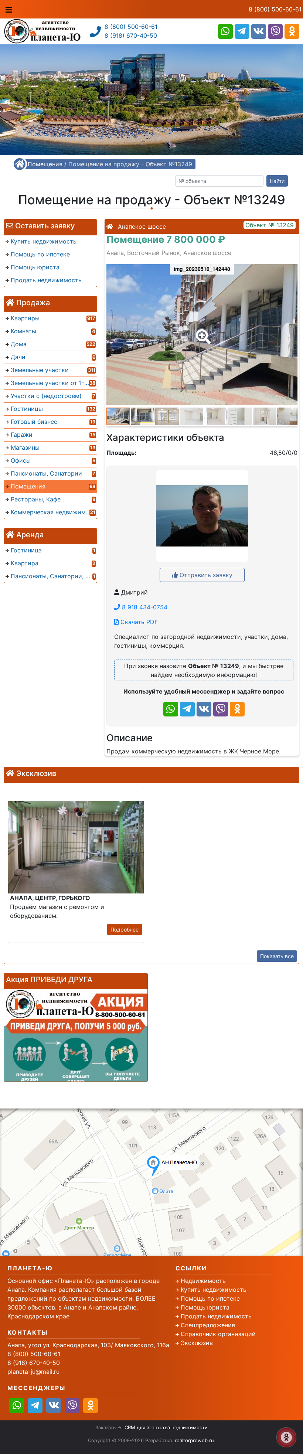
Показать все (277, 956)
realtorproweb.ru (194, 1440)
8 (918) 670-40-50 (131, 35)
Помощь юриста (205, 1307)
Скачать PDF (138, 622)
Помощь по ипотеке (210, 1298)
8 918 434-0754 (143, 607)
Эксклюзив (197, 1342)
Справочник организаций (218, 1334)
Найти (277, 181)
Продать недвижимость (216, 1316)
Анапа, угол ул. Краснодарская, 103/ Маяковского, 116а (88, 1345)
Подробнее (124, 929)
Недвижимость (203, 1280)
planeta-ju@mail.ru (33, 1371)
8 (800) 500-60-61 (275, 9)
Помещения (45, 164)
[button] (202, 331)
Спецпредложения (208, 1325)
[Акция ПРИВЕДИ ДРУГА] (75, 1035)
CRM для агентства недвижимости (166, 1427)
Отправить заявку (205, 575)
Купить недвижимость (213, 1289)
